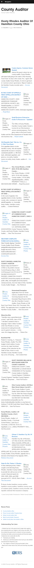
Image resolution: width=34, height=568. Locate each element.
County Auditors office (8, 511)
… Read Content (18, 136)
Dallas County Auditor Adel (10, 515)
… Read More (5, 112)
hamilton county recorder (21, 488)
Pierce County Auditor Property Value (12, 513)
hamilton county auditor (9, 486)
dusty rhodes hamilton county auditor (15, 484)
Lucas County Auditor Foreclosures (11, 494)
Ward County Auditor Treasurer (11, 517)
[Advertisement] (17, 48)
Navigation (8, 1)
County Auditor (14, 9)
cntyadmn (5, 27)
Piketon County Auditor (26, 494)
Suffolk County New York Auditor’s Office (13, 519)
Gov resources (18, 27)
